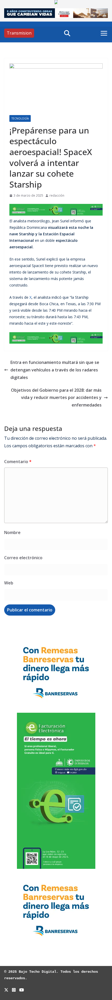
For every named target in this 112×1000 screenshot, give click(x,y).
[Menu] (104, 33)
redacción (56, 195)
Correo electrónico (23, 558)
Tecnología (20, 118)
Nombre (12, 532)
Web (8, 583)
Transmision (19, 33)
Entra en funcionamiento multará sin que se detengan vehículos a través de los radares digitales (54, 369)
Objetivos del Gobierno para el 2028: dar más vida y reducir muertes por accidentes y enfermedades (56, 397)
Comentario (18, 461)
